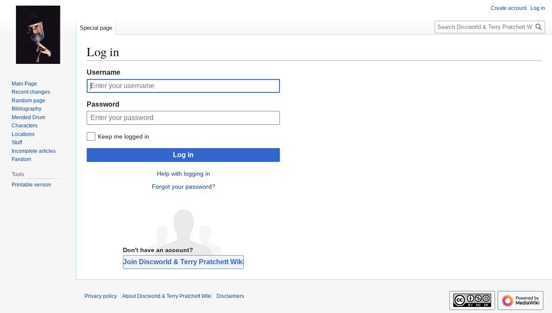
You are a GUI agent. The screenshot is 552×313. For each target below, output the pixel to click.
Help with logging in (183, 173)
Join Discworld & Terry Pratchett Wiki (183, 262)
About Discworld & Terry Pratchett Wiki (166, 296)
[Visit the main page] (37, 34)
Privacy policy (101, 296)
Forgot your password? (183, 186)
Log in (183, 154)
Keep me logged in (123, 136)
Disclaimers (230, 296)
